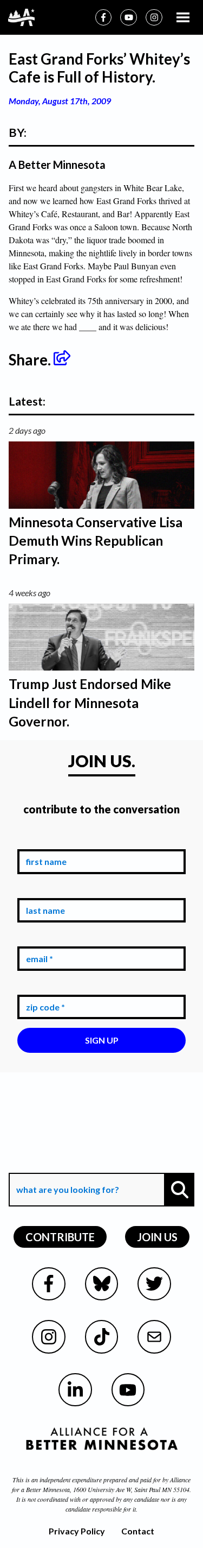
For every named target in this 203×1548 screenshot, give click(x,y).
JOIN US (157, 1236)
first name (44, 841)
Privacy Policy (77, 1531)
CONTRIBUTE (60, 1236)
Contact (137, 1531)
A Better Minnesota (57, 164)
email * (37, 938)
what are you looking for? (66, 1165)
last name (43, 889)
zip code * (43, 986)
